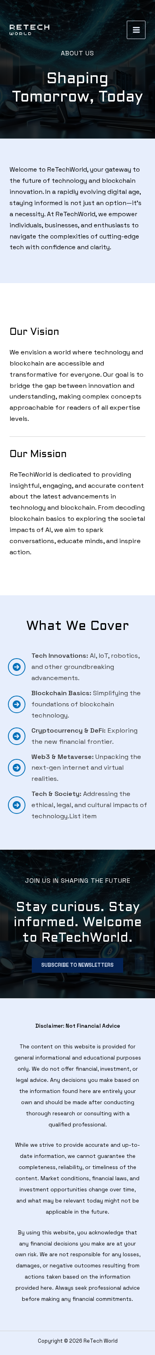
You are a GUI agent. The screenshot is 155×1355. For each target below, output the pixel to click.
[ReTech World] (29, 30)
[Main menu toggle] (136, 30)
